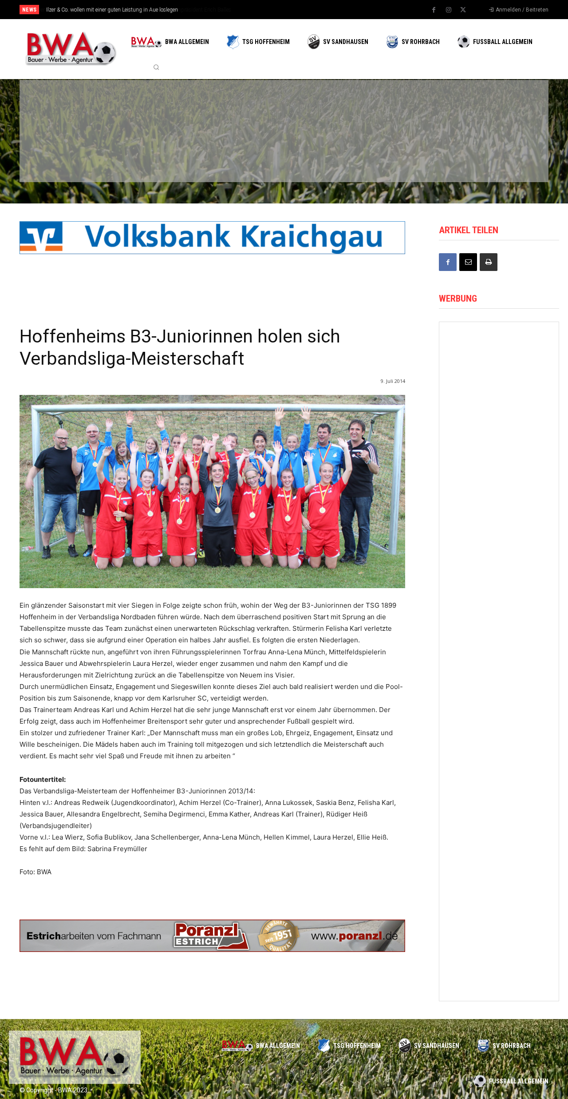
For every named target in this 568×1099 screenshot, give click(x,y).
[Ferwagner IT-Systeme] (499, 874)
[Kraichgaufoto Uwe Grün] (499, 428)
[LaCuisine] (66, 154)
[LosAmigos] (322, 154)
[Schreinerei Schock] (499, 651)
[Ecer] (322, 108)
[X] (463, 10)
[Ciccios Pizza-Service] (492, 154)
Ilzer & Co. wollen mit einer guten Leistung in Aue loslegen (112, 10)
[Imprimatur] (492, 108)
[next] (313, 9)
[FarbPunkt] (152, 154)
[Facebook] (434, 10)
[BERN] (237, 108)
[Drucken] (488, 262)
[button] (156, 67)
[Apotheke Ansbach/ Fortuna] (499, 502)
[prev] (299, 9)
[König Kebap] (407, 154)
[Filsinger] (66, 108)
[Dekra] (237, 154)
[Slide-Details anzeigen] (212, 237)
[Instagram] (448, 10)
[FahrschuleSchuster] (407, 108)
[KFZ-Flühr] (152, 108)
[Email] (468, 262)
